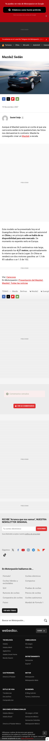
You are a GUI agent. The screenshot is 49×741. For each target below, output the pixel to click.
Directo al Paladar (9, 677)
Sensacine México (31, 717)
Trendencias (7, 693)
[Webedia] (10, 632)
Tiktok (5, 555)
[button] (16, 117)
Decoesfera (7, 697)
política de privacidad (32, 534)
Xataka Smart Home (10, 654)
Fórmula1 (7, 576)
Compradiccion (8, 700)
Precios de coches (33, 593)
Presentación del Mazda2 (31, 280)
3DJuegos (29, 644)
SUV (4, 588)
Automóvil (36, 45)
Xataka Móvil (7, 647)
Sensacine (29, 660)
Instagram (28, 550)
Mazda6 (26, 136)
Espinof (28, 664)
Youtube (23, 550)
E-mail (17, 99)
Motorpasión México (32, 724)
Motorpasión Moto (31, 680)
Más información (27, 738)
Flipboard (13, 99)
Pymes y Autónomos (32, 697)
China (17, 45)
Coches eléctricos (33, 576)
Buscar (45, 620)
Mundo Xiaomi (8, 658)
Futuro (5, 602)
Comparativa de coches (13, 598)
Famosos (8, 45)
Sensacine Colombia (32, 720)
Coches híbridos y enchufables (10, 582)
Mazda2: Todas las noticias (15, 283)
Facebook (4, 99)
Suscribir (41, 529)
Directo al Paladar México (12, 724)
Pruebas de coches (33, 588)
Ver (25, 406)
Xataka (5, 644)
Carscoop (11, 277)
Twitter (8, 99)
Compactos (30, 581)
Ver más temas (9, 610)
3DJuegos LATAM (31, 713)
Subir (39, 631)
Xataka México (8, 713)
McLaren (26, 45)
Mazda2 (35, 291)
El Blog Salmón (30, 693)
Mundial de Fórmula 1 (34, 602)
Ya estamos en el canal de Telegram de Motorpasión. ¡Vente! (23, 39)
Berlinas (23, 291)
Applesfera (7, 651)
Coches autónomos (33, 598)
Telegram (33, 550)
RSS (39, 550)
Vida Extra (28, 647)
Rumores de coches (11, 593)
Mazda (15, 291)
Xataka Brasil (7, 717)
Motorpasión (29, 677)
